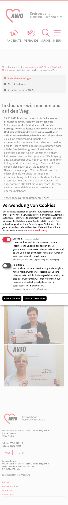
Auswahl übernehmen (34, 298)
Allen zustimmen (12, 298)
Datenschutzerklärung (35, 230)
